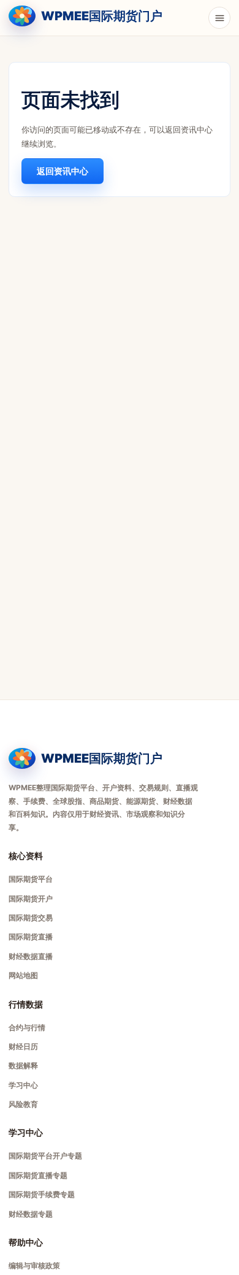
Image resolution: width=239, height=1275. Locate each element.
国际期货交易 (31, 917)
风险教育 (23, 1104)
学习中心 (23, 1085)
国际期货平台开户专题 (45, 1155)
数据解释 (23, 1065)
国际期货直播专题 (38, 1175)
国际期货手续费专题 (42, 1194)
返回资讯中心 (62, 171)
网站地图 (23, 975)
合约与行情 (27, 1027)
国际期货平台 (31, 879)
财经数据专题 (31, 1214)
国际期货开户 (31, 898)
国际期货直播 (31, 936)
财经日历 (23, 1046)
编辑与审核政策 (34, 1265)
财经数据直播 (31, 956)
